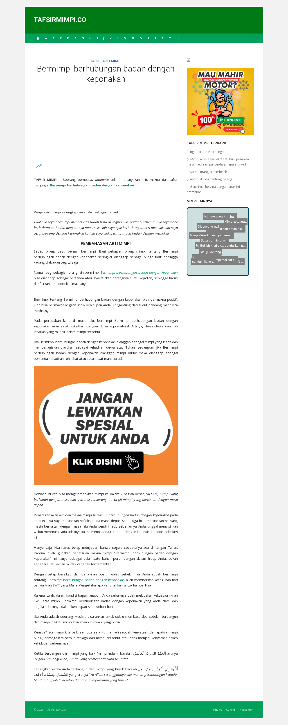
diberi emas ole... (232, 223)
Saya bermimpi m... (219, 268)
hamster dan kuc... (224, 263)
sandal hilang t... (202, 258)
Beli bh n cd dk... (213, 244)
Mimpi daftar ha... (224, 227)
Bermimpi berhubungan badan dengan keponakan (86, 579)
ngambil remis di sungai (207, 152)
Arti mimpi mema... (222, 237)
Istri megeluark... (216, 213)
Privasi (218, 710)
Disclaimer (246, 710)
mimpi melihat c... (221, 251)
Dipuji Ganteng (203, 249)
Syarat (230, 710)
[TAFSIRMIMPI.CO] (38, 38)
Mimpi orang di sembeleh (208, 172)
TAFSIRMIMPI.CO (60, 20)
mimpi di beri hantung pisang (211, 179)
